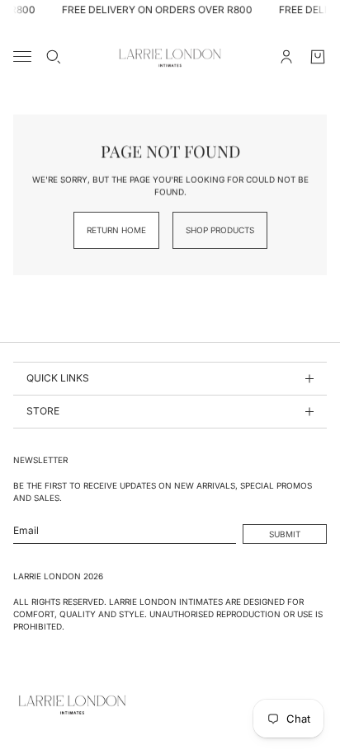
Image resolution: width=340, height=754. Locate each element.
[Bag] (318, 57)
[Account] (286, 57)
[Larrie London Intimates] (170, 57)
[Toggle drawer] (22, 56)
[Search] (54, 57)
